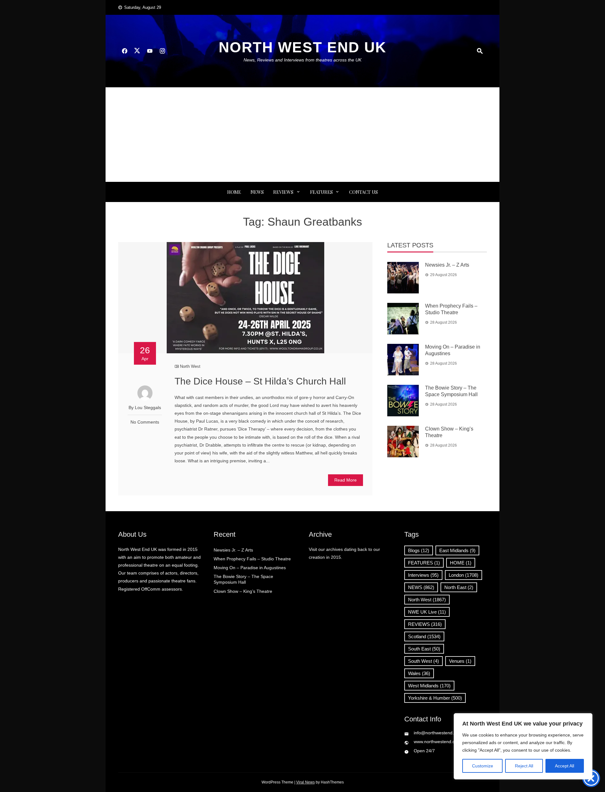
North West (190, 366)
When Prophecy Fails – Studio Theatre (252, 558)
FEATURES (321, 192)
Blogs (418, 550)
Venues (460, 661)
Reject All (524, 765)
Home (234, 192)
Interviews (423, 575)
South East (424, 648)
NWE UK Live (427, 612)
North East (458, 587)
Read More (345, 480)
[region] (523, 746)
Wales (419, 673)
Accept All (564, 765)
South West (423, 661)
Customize (482, 765)
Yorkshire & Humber (435, 698)
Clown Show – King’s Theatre (243, 591)
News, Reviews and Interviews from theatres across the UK (302, 59)
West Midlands (429, 685)
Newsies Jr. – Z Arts (447, 265)
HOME (460, 562)
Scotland (424, 636)
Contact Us (363, 192)
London (463, 575)
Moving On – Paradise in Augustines (250, 567)
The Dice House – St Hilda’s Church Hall (260, 381)
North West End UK (302, 47)
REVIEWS (283, 192)
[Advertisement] (302, 134)
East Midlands (457, 550)
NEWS (257, 192)
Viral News (305, 782)
